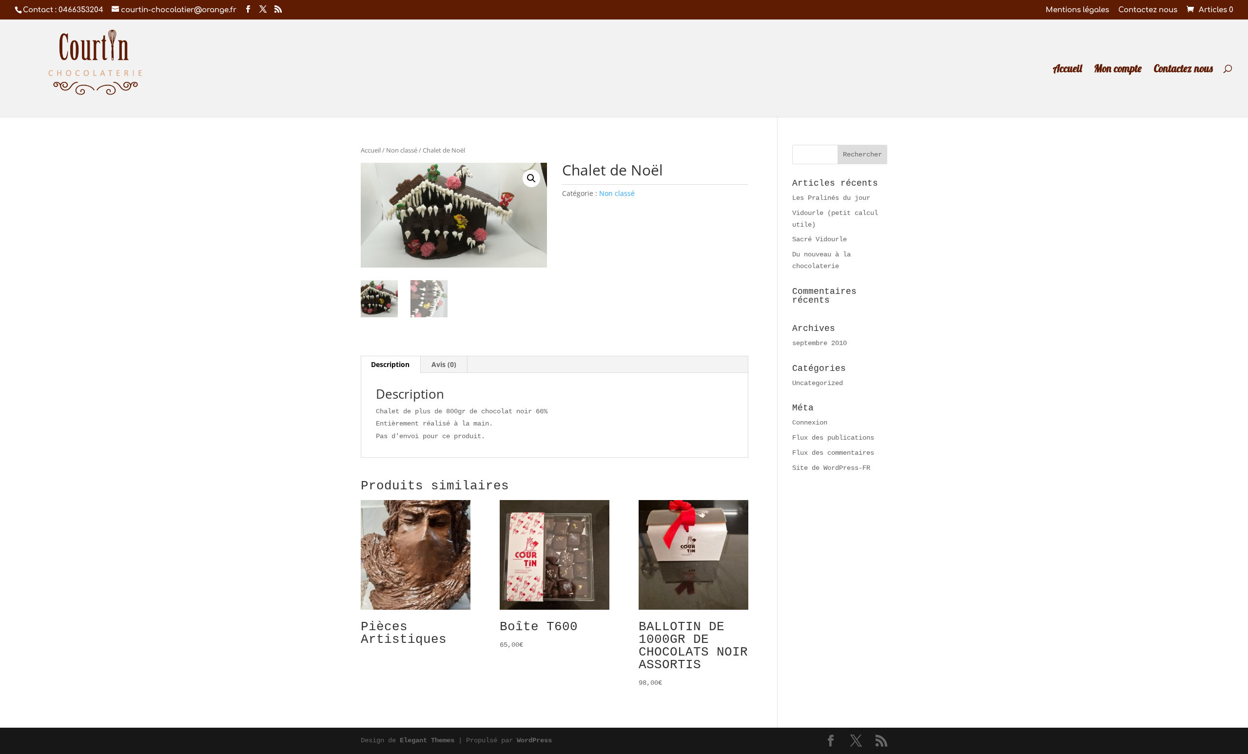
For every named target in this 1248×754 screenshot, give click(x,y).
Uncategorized (817, 383)
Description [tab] (390, 364)
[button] (531, 178)
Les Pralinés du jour (831, 198)
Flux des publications (833, 438)
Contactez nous (1147, 10)
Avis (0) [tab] (443, 364)
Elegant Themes (427, 740)
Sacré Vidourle (819, 239)
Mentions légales (1077, 10)
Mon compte (1118, 70)
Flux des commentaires (833, 453)
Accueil (1067, 70)
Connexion (809, 422)
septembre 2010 (819, 343)
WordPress (534, 740)
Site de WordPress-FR (831, 468)
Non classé (401, 150)
